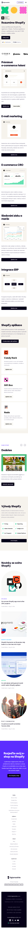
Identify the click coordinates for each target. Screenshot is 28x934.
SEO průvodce (14, 849)
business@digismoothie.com (14, 917)
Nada (14, 824)
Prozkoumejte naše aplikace (10, 341)
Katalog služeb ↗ (14, 812)
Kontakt (14, 866)
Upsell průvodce (14, 851)
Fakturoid (14, 826)
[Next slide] (25, 445)
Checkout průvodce (14, 846)
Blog (14, 841)
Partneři (14, 869)
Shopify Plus (12, 97)
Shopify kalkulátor (14, 854)
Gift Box (14, 821)
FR (8, 884)
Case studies (16, 106)
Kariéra (14, 864)
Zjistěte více (6, 106)
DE (11, 884)
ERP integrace (14, 808)
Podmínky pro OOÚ (9, 901)
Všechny (14, 834)
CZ (22, 884)
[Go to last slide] (21, 445)
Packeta (14, 829)
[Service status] (13, 923)
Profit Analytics (14, 802)
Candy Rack (14, 819)
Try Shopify (20, 2)
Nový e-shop (14, 797)
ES (13, 884)
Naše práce (6, 37)
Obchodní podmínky (18, 901)
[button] (26, 2)
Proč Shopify (14, 540)
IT (19, 884)
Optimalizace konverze (14, 810)
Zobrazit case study (8, 484)
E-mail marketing (14, 805)
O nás (14, 861)
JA (16, 884)
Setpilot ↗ (14, 831)
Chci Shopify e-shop (14, 775)
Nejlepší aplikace (14, 844)
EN (5, 884)
